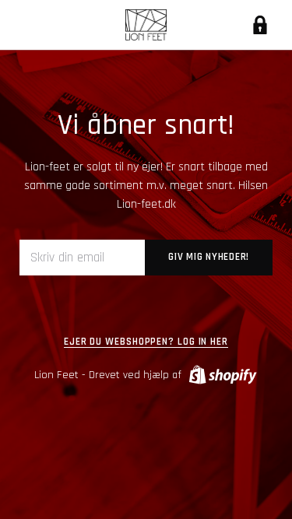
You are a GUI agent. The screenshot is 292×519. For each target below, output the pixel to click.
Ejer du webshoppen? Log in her (146, 342)
